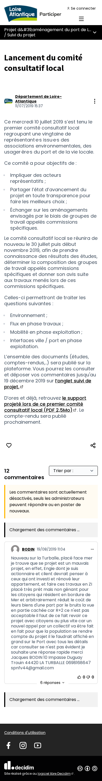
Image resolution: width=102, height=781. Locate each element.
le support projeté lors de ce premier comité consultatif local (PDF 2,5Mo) (45, 404)
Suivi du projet (21, 35)
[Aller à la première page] (38, 13)
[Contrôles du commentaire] (92, 549)
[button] (53, 682)
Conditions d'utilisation (25, 732)
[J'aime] (9, 445)
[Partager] (93, 445)
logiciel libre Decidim (56, 773)
